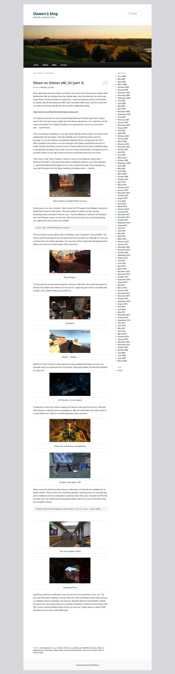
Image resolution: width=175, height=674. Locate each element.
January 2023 (123, 138)
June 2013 (122, 325)
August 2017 (122, 225)
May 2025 (121, 106)
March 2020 (122, 174)
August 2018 (122, 198)
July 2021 (121, 152)
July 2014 (121, 306)
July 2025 (121, 100)
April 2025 (122, 109)
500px (54, 65)
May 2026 (121, 79)
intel (90, 648)
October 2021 (123, 149)
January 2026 (123, 90)
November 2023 (124, 125)
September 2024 (124, 114)
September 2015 (124, 279)
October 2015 (123, 277)
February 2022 (123, 144)
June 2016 (122, 263)
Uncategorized (45, 648)
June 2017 (122, 230)
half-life (85, 648)
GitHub (45, 65)
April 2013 (122, 331)
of (103, 648)
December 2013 (124, 315)
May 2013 (121, 328)
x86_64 (101, 650)
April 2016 (122, 266)
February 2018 (123, 209)
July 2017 (121, 228)
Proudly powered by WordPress (87, 665)
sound (56, 650)
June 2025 (122, 103)
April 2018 (122, 203)
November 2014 (124, 296)
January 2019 (123, 190)
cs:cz (71, 648)
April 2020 (122, 171)
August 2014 (122, 304)
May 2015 (121, 285)
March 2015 (122, 287)
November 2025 (124, 95)
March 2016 (122, 268)
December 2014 (124, 293)
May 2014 (121, 312)
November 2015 (124, 274)
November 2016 (124, 249)
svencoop (67, 650)
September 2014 (124, 301)
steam (61, 650)
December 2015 (124, 271)
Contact (64, 65)
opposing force (38, 650)
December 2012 (124, 342)
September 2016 (124, 255)
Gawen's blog (45, 13)
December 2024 (124, 111)
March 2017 (122, 239)
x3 (88, 650)
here (87, 105)
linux (94, 648)
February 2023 (123, 136)
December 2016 (124, 247)
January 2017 (123, 244)
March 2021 (122, 157)
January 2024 (123, 122)
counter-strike (63, 648)
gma (80, 648)
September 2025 (124, 98)
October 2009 (123, 350)
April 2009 (122, 358)
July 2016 (121, 260)
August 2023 (122, 127)
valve (84, 650)
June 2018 (122, 201)
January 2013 (123, 339)
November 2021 (124, 146)
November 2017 (124, 217)
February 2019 (123, 187)
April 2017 (122, 236)
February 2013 (123, 336)
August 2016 (122, 258)
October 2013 (123, 317)
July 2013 (121, 323)
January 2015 (123, 290)
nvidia (99, 648)
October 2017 (123, 220)
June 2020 (122, 165)
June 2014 (122, 309)
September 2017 (124, 222)
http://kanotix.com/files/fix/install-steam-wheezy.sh (55, 111)
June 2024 (122, 117)
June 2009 (122, 355)
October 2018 (123, 195)
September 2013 (124, 320)
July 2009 (121, 352)
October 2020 (123, 160)
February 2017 (123, 241)
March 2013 (122, 334)
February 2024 (123, 119)
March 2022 (122, 141)
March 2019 (122, 184)
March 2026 (122, 84)
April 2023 (122, 133)
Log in (120, 370)
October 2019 (123, 179)
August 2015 (122, 282)
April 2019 (122, 182)
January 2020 (123, 176)
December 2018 (124, 193)
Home (36, 65)
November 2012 (124, 344)
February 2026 (123, 87)
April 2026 (122, 81)
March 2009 (122, 361)
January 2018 (123, 212)
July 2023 (121, 130)
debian (75, 648)
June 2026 (122, 76)
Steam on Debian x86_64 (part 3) (58, 82)
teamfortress (77, 650)
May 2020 (121, 168)
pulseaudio (49, 650)
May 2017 (121, 233)
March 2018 (122, 206)
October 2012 (123, 347)
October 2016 (123, 252)
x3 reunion (93, 650)
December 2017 (124, 214)
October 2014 (123, 298)
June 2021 (122, 155)
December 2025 (124, 92)
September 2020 (124, 163)
